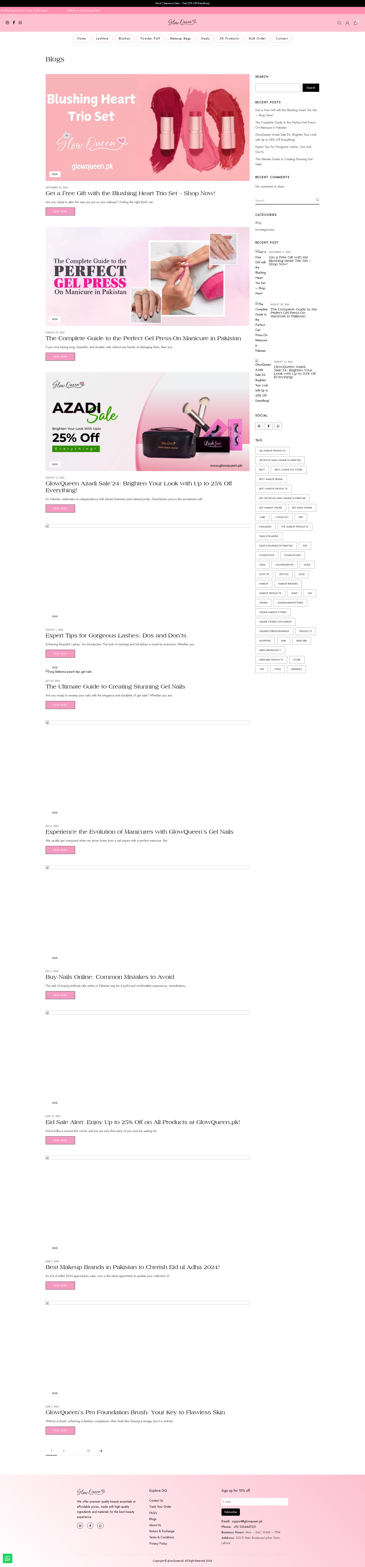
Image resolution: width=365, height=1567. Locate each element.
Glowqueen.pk (284, 564)
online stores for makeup (275, 621)
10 (88, 1451)
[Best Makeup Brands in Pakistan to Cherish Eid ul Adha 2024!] (148, 1158)
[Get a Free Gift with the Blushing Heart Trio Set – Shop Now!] (148, 76)
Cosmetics (282, 517)
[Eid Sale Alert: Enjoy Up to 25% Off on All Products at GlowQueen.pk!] (148, 1013)
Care (262, 517)
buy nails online (302, 507)
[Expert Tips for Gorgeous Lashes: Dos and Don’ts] (148, 526)
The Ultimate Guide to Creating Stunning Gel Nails (115, 686)
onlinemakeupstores (290, 602)
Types (277, 669)
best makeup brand (271, 479)
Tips (261, 669)
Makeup (263, 583)
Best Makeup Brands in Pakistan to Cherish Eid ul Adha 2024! (133, 1267)
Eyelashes (265, 526)
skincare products (271, 659)
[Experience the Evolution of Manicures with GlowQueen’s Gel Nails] (148, 723)
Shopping (265, 640)
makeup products (270, 593)
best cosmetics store (288, 469)
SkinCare (301, 640)
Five (305, 545)
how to (264, 574)
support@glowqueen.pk (246, 1521)
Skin (283, 640)
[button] (355, 23)
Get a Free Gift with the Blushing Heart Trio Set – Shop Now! (131, 193)
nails (294, 593)
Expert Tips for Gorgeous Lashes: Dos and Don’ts (116, 635)
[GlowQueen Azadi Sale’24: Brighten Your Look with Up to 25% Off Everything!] (148, 374)
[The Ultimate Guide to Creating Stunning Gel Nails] (69, 671)
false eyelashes (268, 536)
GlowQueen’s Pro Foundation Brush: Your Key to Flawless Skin (135, 1412)
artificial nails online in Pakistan (280, 460)
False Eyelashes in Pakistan (276, 545)
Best (262, 469)
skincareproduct (270, 650)
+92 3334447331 (244, 1527)
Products (305, 631)
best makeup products (273, 488)
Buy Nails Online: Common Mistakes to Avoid (110, 977)
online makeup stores (272, 612)
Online (263, 602)
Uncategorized (264, 229)
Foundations (292, 555)
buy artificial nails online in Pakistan (282, 498)
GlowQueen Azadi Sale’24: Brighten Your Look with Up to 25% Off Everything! (295, 372)
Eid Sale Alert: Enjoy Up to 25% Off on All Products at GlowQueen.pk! (143, 1122)
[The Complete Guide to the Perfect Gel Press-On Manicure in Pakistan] (148, 229)
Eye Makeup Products (295, 526)
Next (100, 1450)
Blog (55, 174)
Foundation (266, 555)
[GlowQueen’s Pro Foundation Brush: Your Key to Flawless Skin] (148, 1303)
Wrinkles (296, 669)
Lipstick (284, 574)
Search (262, 77)
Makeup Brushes (288, 583)
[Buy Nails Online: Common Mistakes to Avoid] (148, 868)
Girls (262, 564)
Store (297, 659)
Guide (307, 564)
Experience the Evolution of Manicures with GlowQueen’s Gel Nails (139, 831)
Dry (301, 517)
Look (302, 574)
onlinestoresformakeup (274, 631)
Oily (310, 593)
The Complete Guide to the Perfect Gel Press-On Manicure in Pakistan (143, 338)
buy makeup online (270, 507)
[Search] (317, 199)
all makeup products (272, 450)
